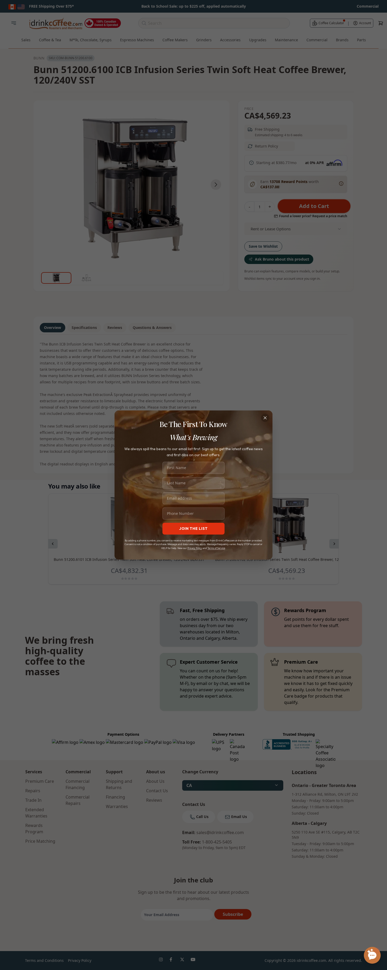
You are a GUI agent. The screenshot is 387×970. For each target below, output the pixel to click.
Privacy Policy (194, 548)
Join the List (193, 528)
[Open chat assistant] (372, 955)
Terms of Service (216, 548)
